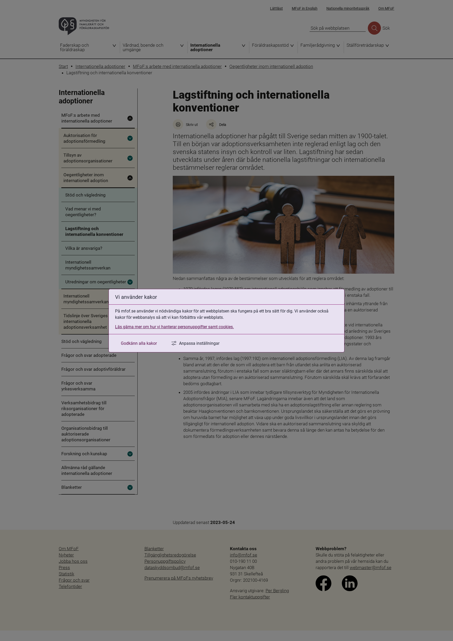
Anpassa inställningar (199, 343)
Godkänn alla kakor (139, 343)
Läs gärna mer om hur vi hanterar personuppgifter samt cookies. (174, 326)
